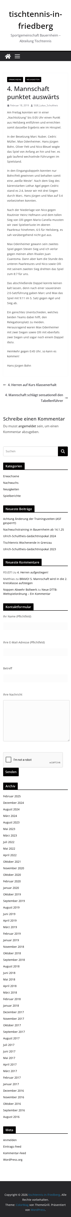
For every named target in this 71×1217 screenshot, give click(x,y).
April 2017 (10, 1064)
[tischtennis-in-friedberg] (8, 56)
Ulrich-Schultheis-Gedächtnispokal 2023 (29, 549)
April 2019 (10, 920)
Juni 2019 (9, 914)
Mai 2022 (9, 848)
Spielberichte (12, 496)
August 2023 (11, 822)
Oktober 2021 (12, 861)
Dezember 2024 (13, 803)
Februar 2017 (12, 1077)
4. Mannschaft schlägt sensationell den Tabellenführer (34, 398)
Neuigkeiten (33, 79)
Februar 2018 (12, 999)
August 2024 (11, 809)
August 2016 (11, 1117)
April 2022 (10, 855)
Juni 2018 (9, 973)
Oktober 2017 (12, 1025)
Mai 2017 (9, 1058)
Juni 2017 (9, 1051)
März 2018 (10, 992)
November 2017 (13, 1019)
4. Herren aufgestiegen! (32, 572)
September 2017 (14, 1032)
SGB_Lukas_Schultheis (46, 105)
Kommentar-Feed (14, 1153)
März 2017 (10, 1071)
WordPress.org (12, 1159)
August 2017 (11, 1038)
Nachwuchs (11, 483)
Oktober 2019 (12, 894)
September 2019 (14, 901)
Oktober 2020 (12, 875)
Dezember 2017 (13, 1012)
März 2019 (10, 927)
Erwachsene (15, 79)
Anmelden (10, 1140)
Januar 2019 (11, 940)
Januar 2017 (11, 1084)
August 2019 (11, 907)
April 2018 (10, 986)
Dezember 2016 (13, 1090)
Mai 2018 (9, 979)
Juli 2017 (8, 1045)
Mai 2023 (9, 829)
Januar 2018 (11, 1005)
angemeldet (27, 426)
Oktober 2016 (12, 1104)
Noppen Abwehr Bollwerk (20, 589)
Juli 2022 (8, 842)
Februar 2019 (12, 933)
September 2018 (14, 960)
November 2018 (13, 947)
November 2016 (13, 1097)
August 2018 (11, 966)
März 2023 (10, 835)
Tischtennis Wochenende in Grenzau (27, 542)
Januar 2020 (11, 888)
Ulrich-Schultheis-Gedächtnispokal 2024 (29, 536)
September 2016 (14, 1110)
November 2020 (13, 868)
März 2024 (10, 816)
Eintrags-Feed (12, 1146)
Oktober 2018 (12, 953)
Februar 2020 (12, 881)
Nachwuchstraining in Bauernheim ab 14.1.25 (33, 529)
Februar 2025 (12, 796)
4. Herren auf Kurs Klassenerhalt (32, 385)
